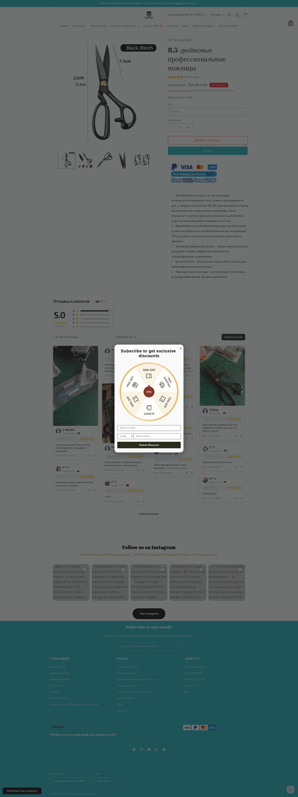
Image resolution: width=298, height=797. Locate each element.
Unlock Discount (149, 445)
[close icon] (180, 348)
